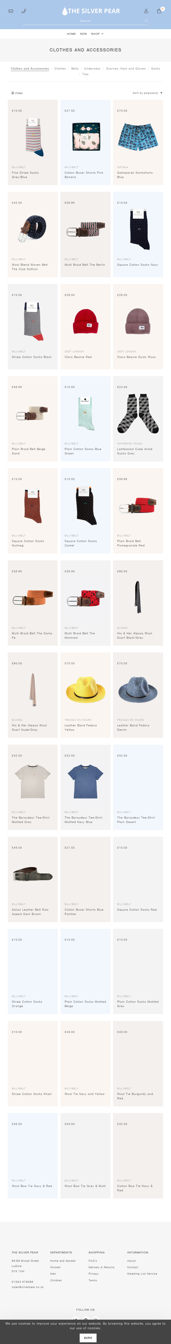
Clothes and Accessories (30, 68)
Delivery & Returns (102, 1267)
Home (71, 34)
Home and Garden (63, 1261)
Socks (155, 68)
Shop (95, 34)
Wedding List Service (142, 1273)
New (83, 34)
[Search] (144, 21)
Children (56, 1280)
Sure (88, 1338)
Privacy (94, 1273)
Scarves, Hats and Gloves (126, 68)
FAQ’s (93, 1261)
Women (55, 1267)
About (131, 1261)
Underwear (92, 68)
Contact (132, 1267)
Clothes (60, 68)
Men (53, 1273)
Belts (75, 68)
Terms (93, 1280)
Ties (85, 74)
